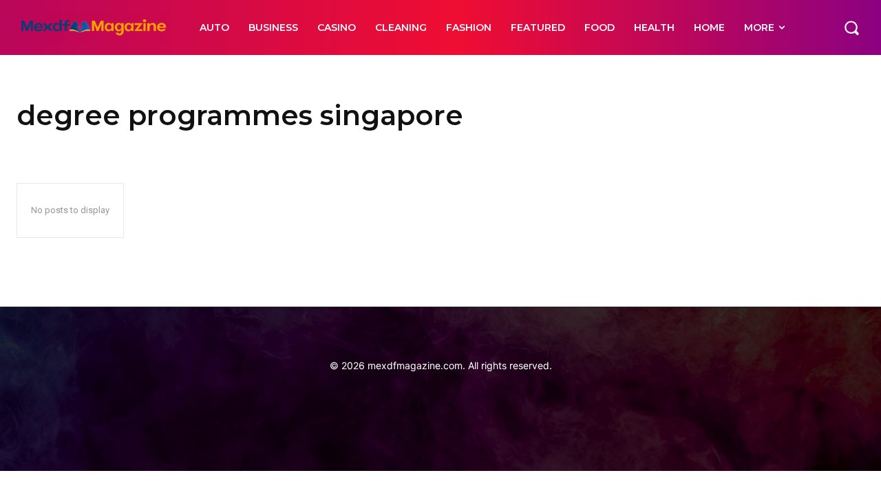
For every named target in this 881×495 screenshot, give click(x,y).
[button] (851, 27)
